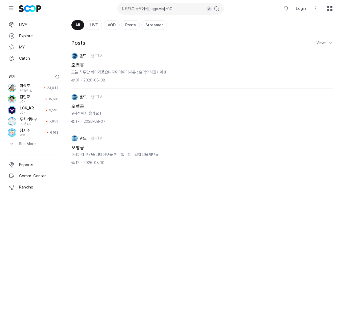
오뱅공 (77, 106)
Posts (130, 25)
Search (216, 9)
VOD (112, 25)
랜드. (83, 56)
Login (301, 8)
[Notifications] (286, 8)
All (77, 25)
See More (27, 144)
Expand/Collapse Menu (11, 8)
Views (321, 43)
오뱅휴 (77, 65)
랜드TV (96, 56)
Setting (316, 8)
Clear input (209, 8)
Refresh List (57, 76)
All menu (329, 8)
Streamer (154, 25)
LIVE (94, 25)
